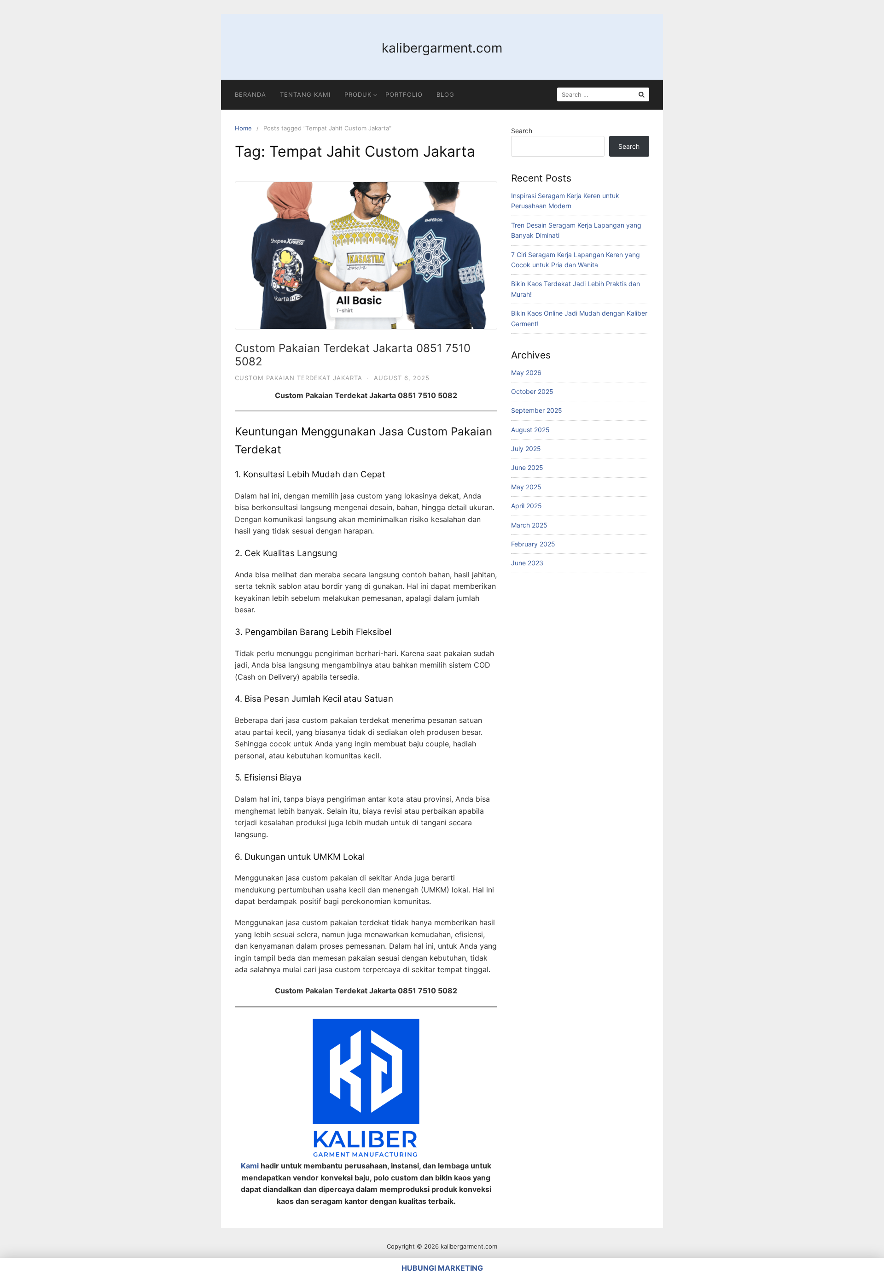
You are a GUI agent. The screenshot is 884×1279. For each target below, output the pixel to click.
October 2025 (532, 391)
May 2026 (526, 372)
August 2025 (530, 430)
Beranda (250, 94)
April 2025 (526, 506)
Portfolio (404, 94)
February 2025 (533, 544)
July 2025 (526, 448)
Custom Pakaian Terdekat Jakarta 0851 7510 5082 (353, 354)
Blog (445, 94)
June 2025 (527, 467)
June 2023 (527, 563)
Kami (250, 1165)
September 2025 (536, 410)
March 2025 (529, 525)
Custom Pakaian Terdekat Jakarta (298, 377)
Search (521, 131)
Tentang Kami (305, 94)
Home (243, 128)
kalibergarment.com (442, 48)
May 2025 (526, 487)
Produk (358, 94)
